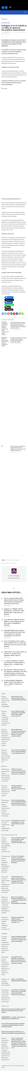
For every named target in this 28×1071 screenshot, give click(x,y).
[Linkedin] (11, 313)
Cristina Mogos (6, 32)
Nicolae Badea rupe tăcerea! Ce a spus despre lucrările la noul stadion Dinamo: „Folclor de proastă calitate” (18, 733)
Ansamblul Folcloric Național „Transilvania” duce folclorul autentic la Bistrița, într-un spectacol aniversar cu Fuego (18, 960)
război (17, 560)
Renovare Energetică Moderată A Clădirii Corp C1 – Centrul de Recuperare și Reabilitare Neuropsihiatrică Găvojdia (19, 900)
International (5, 22)
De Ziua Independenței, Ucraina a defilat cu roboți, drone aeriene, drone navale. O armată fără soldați (18, 340)
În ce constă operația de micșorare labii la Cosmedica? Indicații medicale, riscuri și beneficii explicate (13, 1025)
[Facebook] (3, 313)
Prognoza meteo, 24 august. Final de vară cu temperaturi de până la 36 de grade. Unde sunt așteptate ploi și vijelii (18, 880)
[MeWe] (17, 313)
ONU (14, 560)
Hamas (7, 560)
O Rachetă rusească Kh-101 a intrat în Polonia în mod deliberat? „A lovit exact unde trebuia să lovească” (18, 448)
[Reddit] (8, 313)
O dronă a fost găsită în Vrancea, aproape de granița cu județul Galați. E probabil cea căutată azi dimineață (18, 859)
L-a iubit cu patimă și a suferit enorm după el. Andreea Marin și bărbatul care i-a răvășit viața (14, 662)
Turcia (15, 563)
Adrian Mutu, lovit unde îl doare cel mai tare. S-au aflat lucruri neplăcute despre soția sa (15, 653)
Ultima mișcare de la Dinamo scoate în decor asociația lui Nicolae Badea (18, 698)
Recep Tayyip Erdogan (7, 563)
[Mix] (19, 313)
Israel (11, 560)
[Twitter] (5, 313)
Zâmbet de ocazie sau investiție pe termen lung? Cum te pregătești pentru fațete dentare (13, 1010)
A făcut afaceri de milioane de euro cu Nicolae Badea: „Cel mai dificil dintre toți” (18, 751)
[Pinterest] (14, 313)
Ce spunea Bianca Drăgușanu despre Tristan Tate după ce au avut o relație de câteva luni (14, 682)
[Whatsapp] (22, 313)
